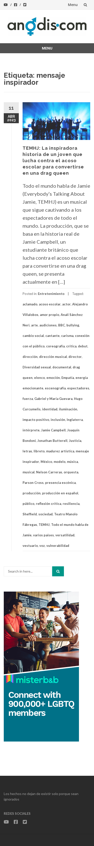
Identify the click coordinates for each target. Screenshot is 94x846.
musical (29, 472)
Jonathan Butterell (52, 441)
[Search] (58, 571)
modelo (59, 462)
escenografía (55, 388)
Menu (73, 4)
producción (32, 493)
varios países (43, 535)
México (46, 462)
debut (82, 346)
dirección (30, 357)
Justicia (75, 441)
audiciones (48, 325)
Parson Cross (33, 483)
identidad (49, 409)
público (28, 504)
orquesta (71, 472)
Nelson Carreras (49, 472)
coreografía (55, 346)
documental (61, 367)
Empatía (67, 378)
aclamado (30, 304)
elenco (39, 378)
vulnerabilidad (57, 546)
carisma (67, 336)
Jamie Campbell (53, 430)
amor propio (49, 315)
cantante (52, 336)
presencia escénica (60, 483)
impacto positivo (36, 420)
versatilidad (64, 535)
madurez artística (60, 451)
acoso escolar (50, 304)
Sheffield (30, 514)
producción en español (60, 493)
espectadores (78, 388)
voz (42, 546)
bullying (72, 325)
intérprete (31, 430)
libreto (39, 451)
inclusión (58, 420)
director (75, 357)
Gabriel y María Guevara (53, 399)
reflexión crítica (48, 504)
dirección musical (53, 357)
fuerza (28, 399)
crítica (71, 346)
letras (27, 451)
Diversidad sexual (37, 367)
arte (34, 325)
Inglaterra (75, 420)
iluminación (68, 409)
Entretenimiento (51, 294)
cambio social (33, 336)
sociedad (45, 514)
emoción (53, 378)
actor (66, 304)
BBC (61, 325)
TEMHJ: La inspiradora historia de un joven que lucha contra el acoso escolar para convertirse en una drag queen (53, 160)
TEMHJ (44, 525)
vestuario (30, 546)
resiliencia (71, 504)
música (72, 462)
